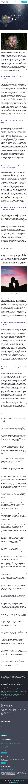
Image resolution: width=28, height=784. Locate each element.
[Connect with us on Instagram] (10, 769)
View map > (3, 715)
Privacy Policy (21, 780)
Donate (24, 1)
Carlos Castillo (16, 782)
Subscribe (3, 762)
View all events (4, 735)
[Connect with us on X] (5, 769)
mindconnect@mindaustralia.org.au (13, 695)
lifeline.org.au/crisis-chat (19, 689)
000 (22, 697)
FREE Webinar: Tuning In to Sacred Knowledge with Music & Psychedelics (13, 732)
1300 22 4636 (3, 692)
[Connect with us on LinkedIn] (2, 769)
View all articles (4, 752)
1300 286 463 (3, 695)
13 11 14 (18, 688)
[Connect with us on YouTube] (13, 769)
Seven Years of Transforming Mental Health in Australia (10, 743)
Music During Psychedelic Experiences (7, 750)
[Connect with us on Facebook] (7, 769)
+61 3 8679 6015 (5, 718)
